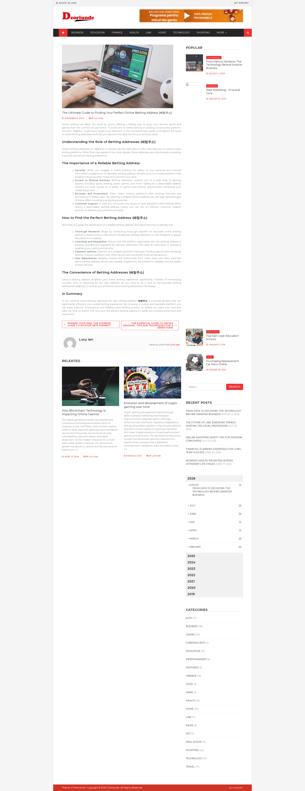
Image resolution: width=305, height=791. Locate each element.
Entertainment (196, 659)
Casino (190, 634)
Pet (188, 733)
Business (77, 32)
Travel (190, 766)
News (189, 725)
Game (189, 692)
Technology (181, 32)
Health (134, 32)
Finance (117, 32)
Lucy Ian (98, 118)
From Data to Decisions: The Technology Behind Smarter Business (224, 65)
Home (162, 32)
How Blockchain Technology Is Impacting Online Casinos (84, 412)
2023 (191, 569)
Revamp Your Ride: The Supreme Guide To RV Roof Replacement (89, 324)
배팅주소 (142, 300)
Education (97, 32)
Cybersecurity (196, 642)
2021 (191, 581)
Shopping (203, 32)
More (220, 32)
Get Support (241, 3)
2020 (191, 588)
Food (189, 684)
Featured (192, 667)
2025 (191, 556)
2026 (191, 478)
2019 (191, 594)
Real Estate (194, 741)
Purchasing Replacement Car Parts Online (222, 363)
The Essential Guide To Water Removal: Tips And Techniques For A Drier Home (148, 325)
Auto (210, 357)
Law (148, 32)
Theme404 (79, 787)
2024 (191, 562)
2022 (191, 575)
